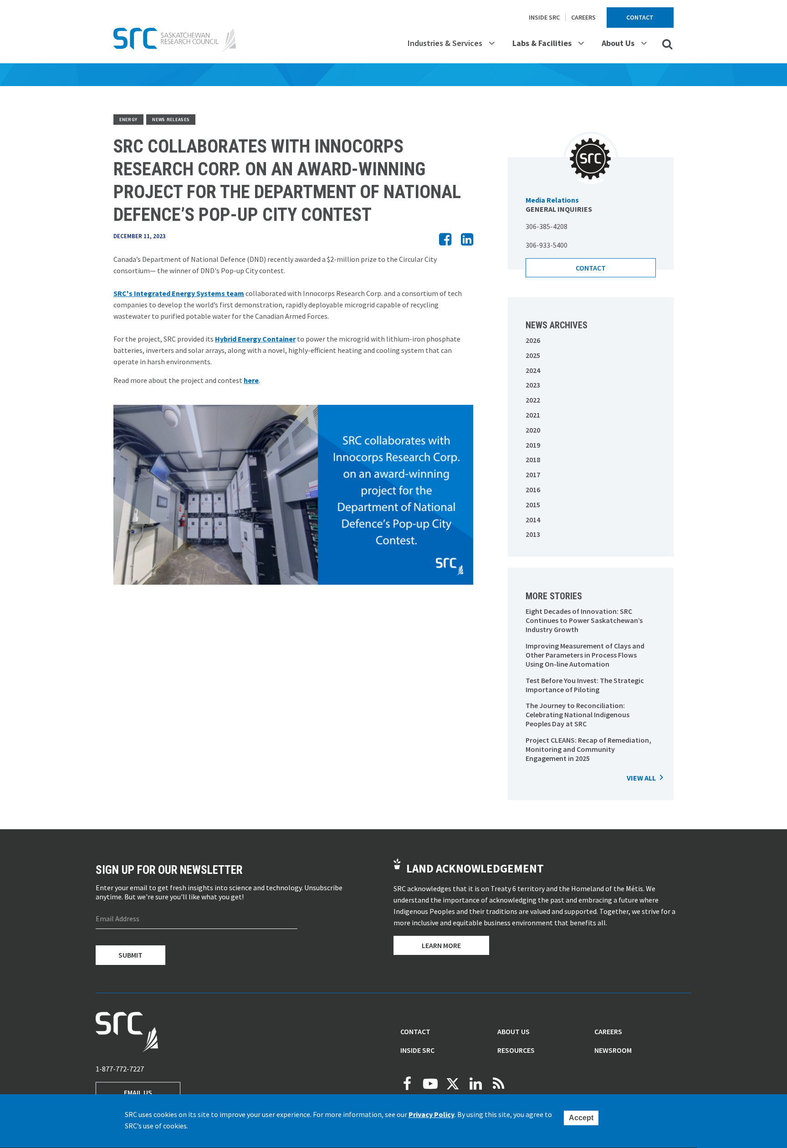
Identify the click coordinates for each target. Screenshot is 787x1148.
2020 (533, 429)
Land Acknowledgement (475, 868)
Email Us (138, 1092)
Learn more (441, 945)
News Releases (170, 119)
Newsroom (613, 1050)
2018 (533, 459)
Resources (516, 1050)
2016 (533, 489)
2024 (533, 370)
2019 (533, 444)
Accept (581, 1118)
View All (641, 777)
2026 (533, 340)
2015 (533, 504)
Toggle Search (667, 43)
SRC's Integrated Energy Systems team (178, 293)
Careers (583, 17)
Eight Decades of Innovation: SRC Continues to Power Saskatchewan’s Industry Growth (584, 620)
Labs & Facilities (542, 43)
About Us (618, 43)
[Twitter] (453, 1084)
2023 (533, 384)
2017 (533, 474)
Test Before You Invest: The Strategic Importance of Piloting (585, 685)
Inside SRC (544, 17)
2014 (533, 519)
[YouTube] (430, 1084)
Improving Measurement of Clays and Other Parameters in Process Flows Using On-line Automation (585, 654)
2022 (533, 399)
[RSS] (498, 1084)
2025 (533, 355)
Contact (640, 17)
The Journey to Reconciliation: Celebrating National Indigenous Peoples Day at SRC (577, 714)
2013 (533, 534)
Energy (128, 119)
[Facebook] (407, 1084)
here (251, 380)
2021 (533, 414)
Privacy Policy (432, 1114)
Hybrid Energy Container (255, 338)
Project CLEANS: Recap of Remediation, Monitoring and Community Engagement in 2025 (588, 749)
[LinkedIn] (475, 1084)
